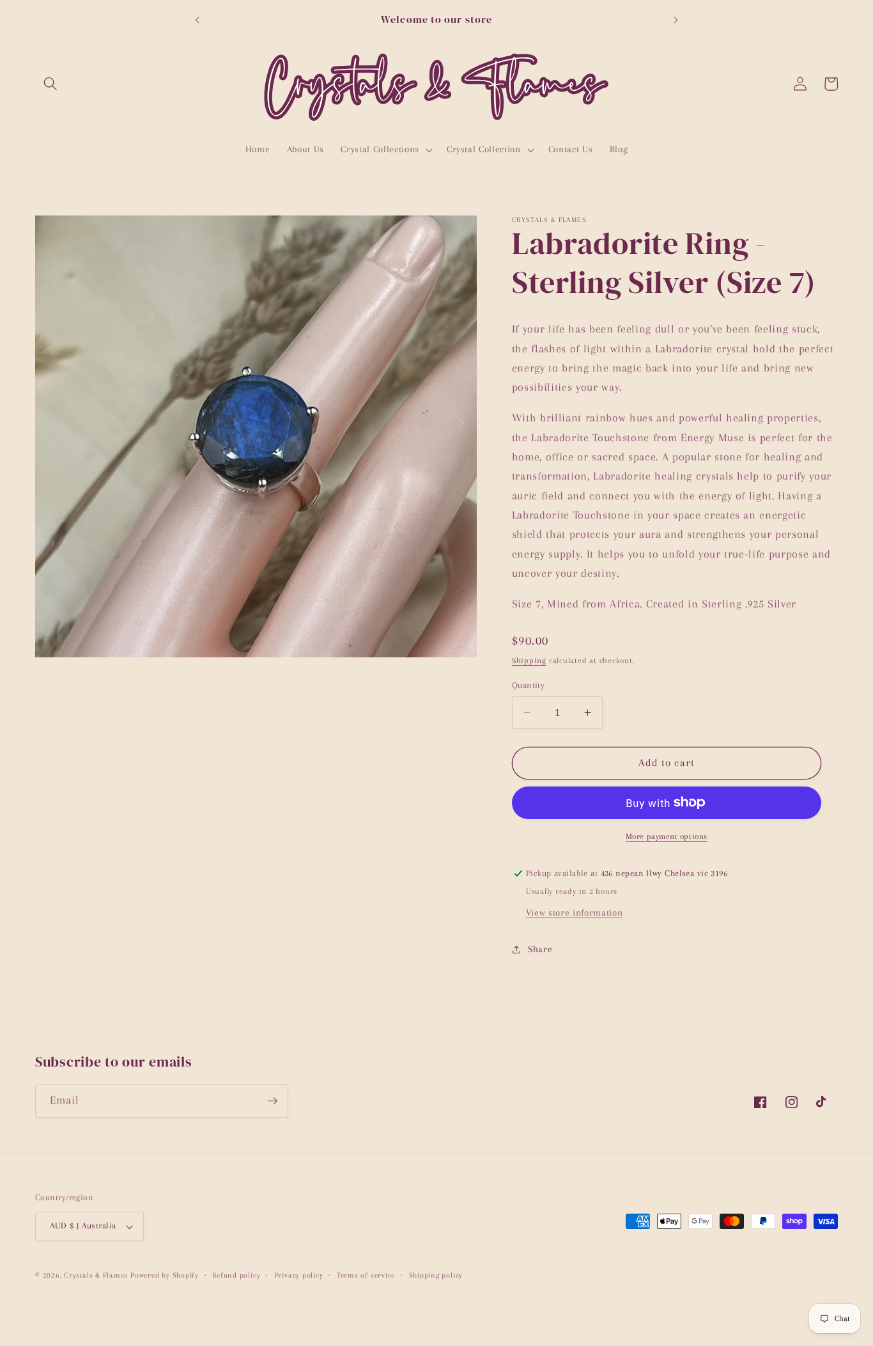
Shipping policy (436, 1275)
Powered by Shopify (164, 1275)
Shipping (529, 660)
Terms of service (366, 1275)
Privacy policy (298, 1275)
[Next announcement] (676, 20)
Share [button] (540, 949)
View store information (574, 912)
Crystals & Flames (96, 1275)
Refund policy (236, 1275)
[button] (50, 83)
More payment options (666, 835)
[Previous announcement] (197, 20)
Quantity (528, 684)
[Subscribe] (272, 1101)
